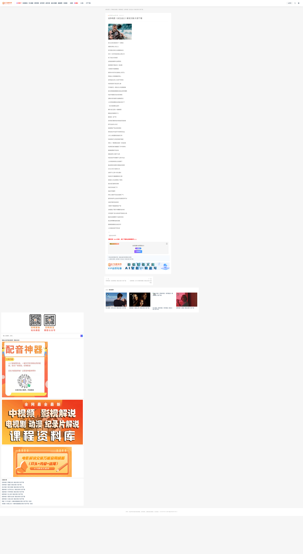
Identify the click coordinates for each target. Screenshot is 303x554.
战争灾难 (48, 3)
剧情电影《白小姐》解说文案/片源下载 (12, 494)
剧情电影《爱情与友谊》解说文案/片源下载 (13, 496)
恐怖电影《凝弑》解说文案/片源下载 (11, 484)
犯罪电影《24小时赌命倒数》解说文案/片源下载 (141, 281)
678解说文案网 (113, 9)
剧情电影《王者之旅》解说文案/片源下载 (13, 499)
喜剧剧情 (60, 3)
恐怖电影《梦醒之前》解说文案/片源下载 (13, 482)
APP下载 (88, 3)
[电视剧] (65, 3)
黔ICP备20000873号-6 (171, 511)
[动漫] (71, 3)
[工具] (81, 3)
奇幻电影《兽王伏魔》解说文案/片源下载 (13, 487)
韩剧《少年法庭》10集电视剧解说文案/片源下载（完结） (17, 501)
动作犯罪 (42, 3)
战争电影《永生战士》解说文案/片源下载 (124, 259)
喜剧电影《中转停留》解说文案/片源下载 (13, 492)
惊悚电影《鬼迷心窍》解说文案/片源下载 (139, 308)
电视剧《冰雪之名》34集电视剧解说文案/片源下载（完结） (18, 503)
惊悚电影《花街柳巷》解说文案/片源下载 (116, 280)
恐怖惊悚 (36, 3)
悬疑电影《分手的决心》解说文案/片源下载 (13, 489)
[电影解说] (25, 3)
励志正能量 (54, 3)
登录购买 (139, 251)
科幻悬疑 (31, 3)
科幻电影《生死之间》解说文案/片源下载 (116, 308)
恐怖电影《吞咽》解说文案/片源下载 (185, 308)
